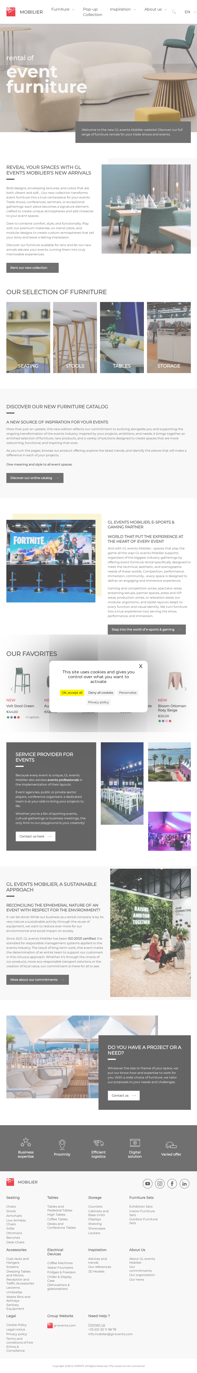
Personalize (128, 692)
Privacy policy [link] (98, 702)
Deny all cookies (100, 692)
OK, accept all (72, 692)
